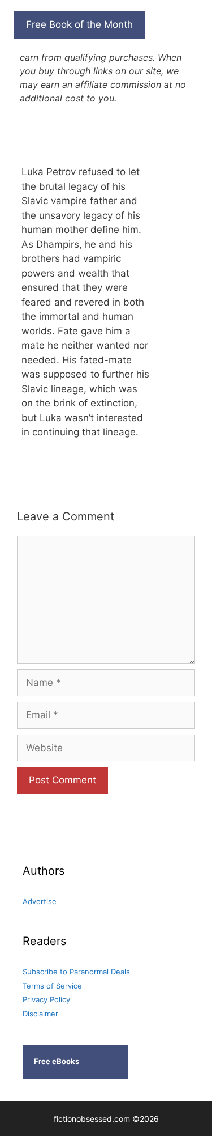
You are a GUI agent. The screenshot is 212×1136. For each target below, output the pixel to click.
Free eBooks (56, 1061)
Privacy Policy (46, 999)
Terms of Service (52, 985)
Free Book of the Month (79, 24)
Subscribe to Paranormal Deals (76, 971)
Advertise (40, 901)
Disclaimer (40, 1013)
